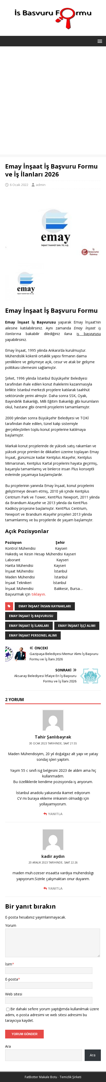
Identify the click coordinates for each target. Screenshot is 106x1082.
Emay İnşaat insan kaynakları (45, 606)
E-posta (11, 979)
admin (41, 184)
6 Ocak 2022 (19, 184)
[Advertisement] (53, 101)
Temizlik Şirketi (70, 1077)
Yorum (10, 925)
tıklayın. (38, 594)
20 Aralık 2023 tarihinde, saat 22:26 (53, 862)
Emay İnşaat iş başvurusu (31, 616)
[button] (99, 41)
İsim (8, 964)
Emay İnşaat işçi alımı (76, 625)
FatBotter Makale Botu (41, 1077)
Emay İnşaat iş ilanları (29, 625)
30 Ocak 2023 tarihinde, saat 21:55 (53, 743)
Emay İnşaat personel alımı (33, 635)
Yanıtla (55, 814)
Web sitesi (13, 994)
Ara (8, 1046)
